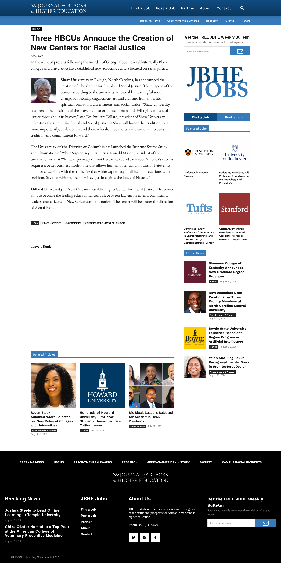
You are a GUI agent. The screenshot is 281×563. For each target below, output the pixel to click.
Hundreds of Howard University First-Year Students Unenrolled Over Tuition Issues (101, 419)
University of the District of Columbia (105, 222)
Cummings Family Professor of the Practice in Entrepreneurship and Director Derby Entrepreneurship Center (199, 235)
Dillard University (51, 222)
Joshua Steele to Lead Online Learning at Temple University (33, 512)
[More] (133, 231)
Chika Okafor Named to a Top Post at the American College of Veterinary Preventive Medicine (37, 531)
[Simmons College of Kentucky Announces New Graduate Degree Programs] (195, 272)
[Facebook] (155, 537)
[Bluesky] (133, 537)
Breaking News (137, 426)
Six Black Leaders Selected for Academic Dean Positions (151, 417)
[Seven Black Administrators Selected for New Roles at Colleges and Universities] (53, 385)
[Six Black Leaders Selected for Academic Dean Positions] (151, 385)
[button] (242, 8)
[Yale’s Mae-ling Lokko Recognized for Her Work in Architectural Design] (195, 367)
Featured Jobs (196, 128)
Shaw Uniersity (73, 222)
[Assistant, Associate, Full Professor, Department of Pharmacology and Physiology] (234, 152)
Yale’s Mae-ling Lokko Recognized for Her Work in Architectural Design (229, 362)
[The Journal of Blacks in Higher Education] (59, 8)
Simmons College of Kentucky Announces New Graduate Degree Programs (226, 269)
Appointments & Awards (44, 430)
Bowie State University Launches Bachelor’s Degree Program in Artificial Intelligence (227, 335)
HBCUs (36, 29)
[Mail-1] (144, 537)
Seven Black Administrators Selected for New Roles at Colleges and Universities (52, 419)
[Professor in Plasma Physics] (199, 152)
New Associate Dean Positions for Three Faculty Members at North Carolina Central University (227, 301)
